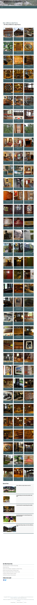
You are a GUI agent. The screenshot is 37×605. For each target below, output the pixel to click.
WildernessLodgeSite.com (15, 1)
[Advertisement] (18, 14)
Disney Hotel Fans (6, 567)
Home (4, 23)
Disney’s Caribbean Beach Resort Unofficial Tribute (11, 571)
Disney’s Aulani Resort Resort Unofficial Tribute (10, 570)
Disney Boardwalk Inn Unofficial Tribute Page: (10, 565)
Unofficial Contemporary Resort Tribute (9, 573)
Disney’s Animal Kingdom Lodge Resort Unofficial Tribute (12, 568)
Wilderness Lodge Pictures (12, 23)
